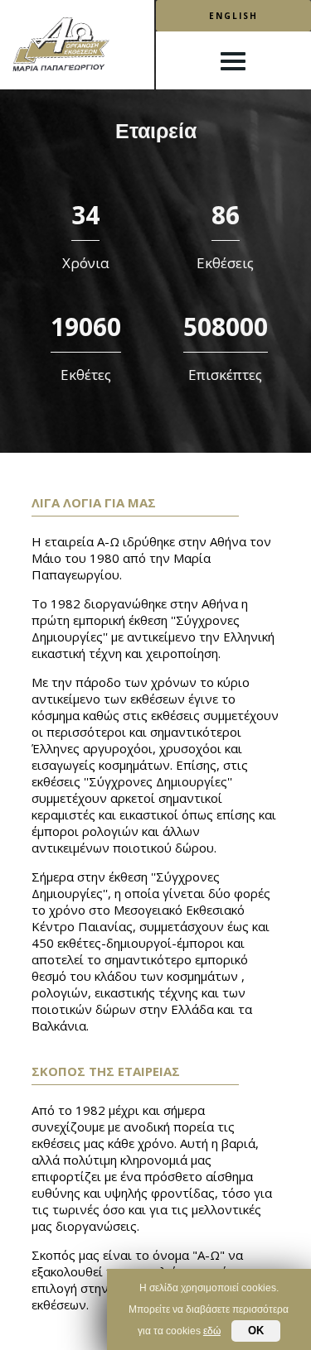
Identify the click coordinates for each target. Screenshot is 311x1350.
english (233, 16)
